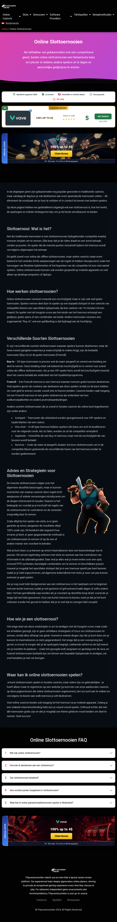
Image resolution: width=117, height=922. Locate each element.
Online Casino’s (7, 16)
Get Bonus (103, 116)
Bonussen (39, 14)
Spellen (57, 900)
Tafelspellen (81, 14)
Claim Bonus (61, 153)
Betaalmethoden (102, 14)
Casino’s (41, 900)
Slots (26, 14)
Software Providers (55, 16)
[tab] (58, 753)
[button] (58, 148)
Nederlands (12, 23)
